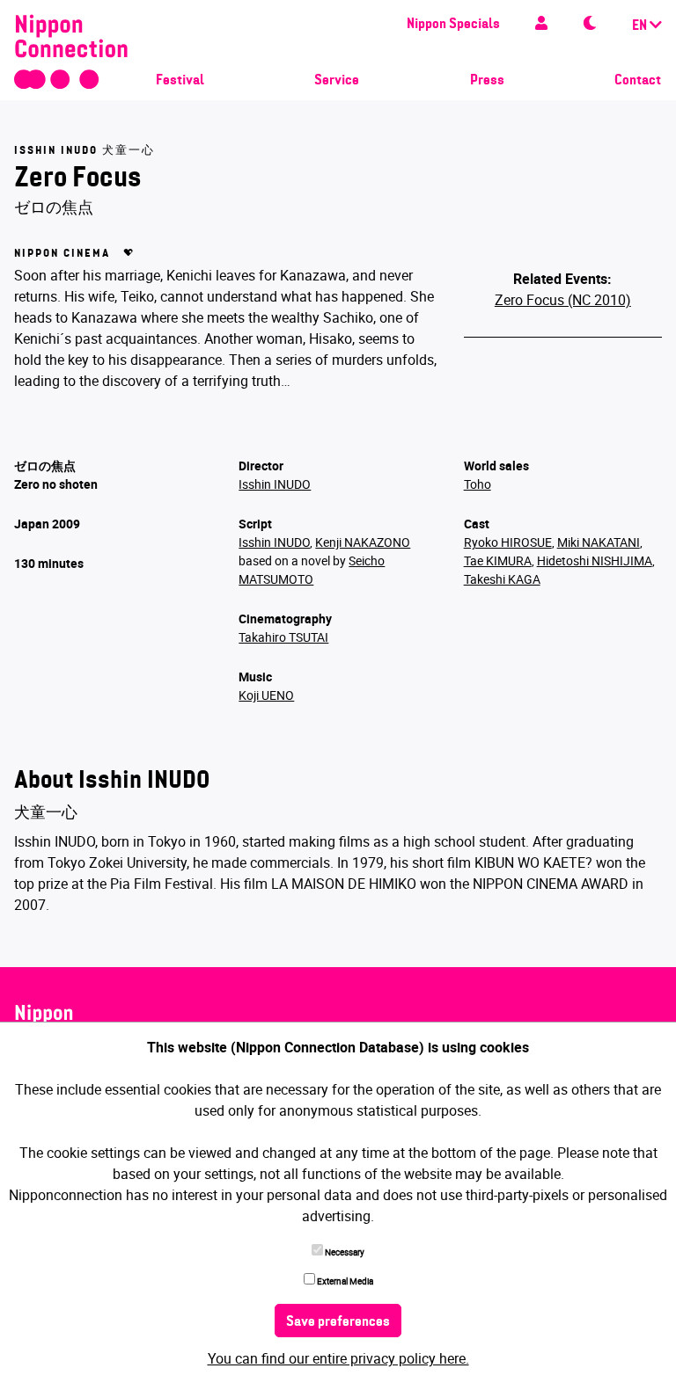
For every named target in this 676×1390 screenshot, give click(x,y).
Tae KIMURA (498, 560)
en (641, 26)
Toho (477, 484)
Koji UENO (266, 695)
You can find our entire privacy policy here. (338, 1358)
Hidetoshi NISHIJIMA (594, 560)
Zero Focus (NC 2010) (563, 299)
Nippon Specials (453, 25)
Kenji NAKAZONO (362, 542)
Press (487, 81)
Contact (637, 81)
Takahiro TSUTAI (283, 637)
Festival (180, 81)
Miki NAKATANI (598, 542)
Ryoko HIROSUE (508, 542)
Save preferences (338, 1322)
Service (336, 81)
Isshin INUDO (275, 484)
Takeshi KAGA (502, 579)
